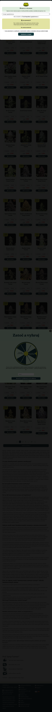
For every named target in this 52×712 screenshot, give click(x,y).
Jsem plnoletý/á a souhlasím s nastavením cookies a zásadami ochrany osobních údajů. (26, 31)
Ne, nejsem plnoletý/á (26, 27)
